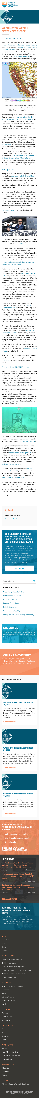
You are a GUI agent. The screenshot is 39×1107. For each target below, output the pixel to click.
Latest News (7, 1025)
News (4, 1029)
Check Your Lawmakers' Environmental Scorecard (14, 849)
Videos (4, 1040)
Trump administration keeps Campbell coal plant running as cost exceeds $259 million (18, 876)
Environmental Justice (12, 595)
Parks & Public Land (11, 603)
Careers (4, 951)
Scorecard (7, 983)
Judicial (4, 1004)
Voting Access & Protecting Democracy (18, 614)
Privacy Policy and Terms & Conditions (15, 1084)
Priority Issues (9, 956)
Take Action (19, 568)
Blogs (4, 1032)
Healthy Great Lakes (11, 599)
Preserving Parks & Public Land (13, 974)
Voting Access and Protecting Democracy (16, 970)
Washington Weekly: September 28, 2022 (18, 703)
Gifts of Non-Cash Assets (11, 1056)
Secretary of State (8, 1000)
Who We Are (6, 940)
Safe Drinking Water (11, 607)
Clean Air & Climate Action (13, 592)
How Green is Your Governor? (17, 838)
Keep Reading (10, 722)
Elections (6, 1009)
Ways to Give (7, 1045)
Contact (5, 1080)
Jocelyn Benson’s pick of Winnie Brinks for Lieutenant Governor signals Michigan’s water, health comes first (17, 865)
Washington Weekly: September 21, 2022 (18, 749)
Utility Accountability (11, 611)
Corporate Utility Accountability (13, 986)
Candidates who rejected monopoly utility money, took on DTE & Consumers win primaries (18, 887)
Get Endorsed (6, 1020)
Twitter (27, 110)
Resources (5, 1036)
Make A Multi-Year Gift (10, 1052)
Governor (5, 993)
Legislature (6, 990)
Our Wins (5, 1013)
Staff (3, 943)
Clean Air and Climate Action (12, 959)
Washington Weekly (11, 519)
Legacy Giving (7, 1059)
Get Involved (8, 1064)
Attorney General (8, 997)
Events (4, 1075)
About (4, 936)
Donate (4, 1048)
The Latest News (30, 870)
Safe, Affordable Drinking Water (13, 967)
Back (10, 510)
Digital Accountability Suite (16, 834)
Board (4, 947)
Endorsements (7, 1016)
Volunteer (5, 1072)
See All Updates (9, 899)
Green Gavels (10, 842)
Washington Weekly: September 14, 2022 (18, 794)
